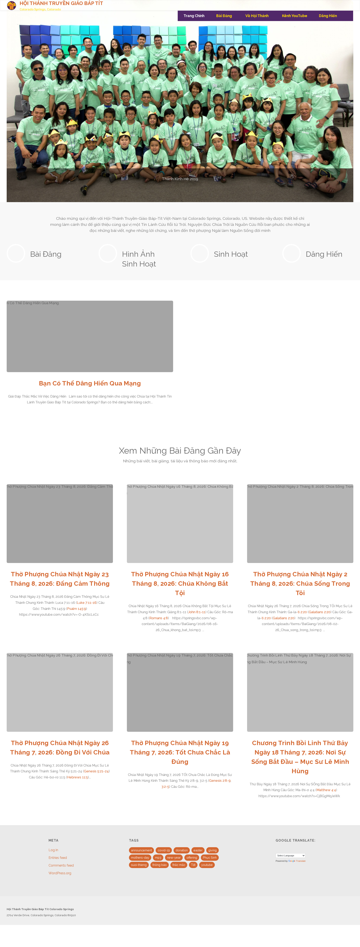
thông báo (159, 865)
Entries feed (58, 858)
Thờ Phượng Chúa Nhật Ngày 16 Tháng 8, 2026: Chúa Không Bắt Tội (180, 583)
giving (212, 850)
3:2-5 (165, 787)
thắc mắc (178, 865)
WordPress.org (60, 873)
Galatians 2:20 (319, 612)
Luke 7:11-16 (86, 603)
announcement (141, 850)
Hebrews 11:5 (77, 777)
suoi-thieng (139, 865)
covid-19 (164, 850)
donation (182, 850)
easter (198, 850)
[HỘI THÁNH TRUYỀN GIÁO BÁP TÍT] (11, 5)
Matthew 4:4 (326, 790)
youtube (207, 865)
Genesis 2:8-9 (220, 781)
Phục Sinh (210, 857)
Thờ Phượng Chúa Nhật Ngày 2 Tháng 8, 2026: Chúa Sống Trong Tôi (300, 583)
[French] (283, 849)
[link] (348, 16)
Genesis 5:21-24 (96, 771)
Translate (301, 861)
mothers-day (140, 857)
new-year (174, 857)
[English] (278, 849)
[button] (146, 196)
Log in (53, 850)
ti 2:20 (302, 612)
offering (191, 857)
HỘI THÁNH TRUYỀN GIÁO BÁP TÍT (61, 3)
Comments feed (61, 865)
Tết (193, 865)
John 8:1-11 (196, 612)
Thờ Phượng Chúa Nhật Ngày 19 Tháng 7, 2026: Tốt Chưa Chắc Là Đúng (180, 752)
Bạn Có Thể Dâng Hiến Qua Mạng (90, 383)
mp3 (158, 857)
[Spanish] (288, 849)
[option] (180, 101)
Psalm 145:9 (76, 609)
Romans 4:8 (158, 618)
